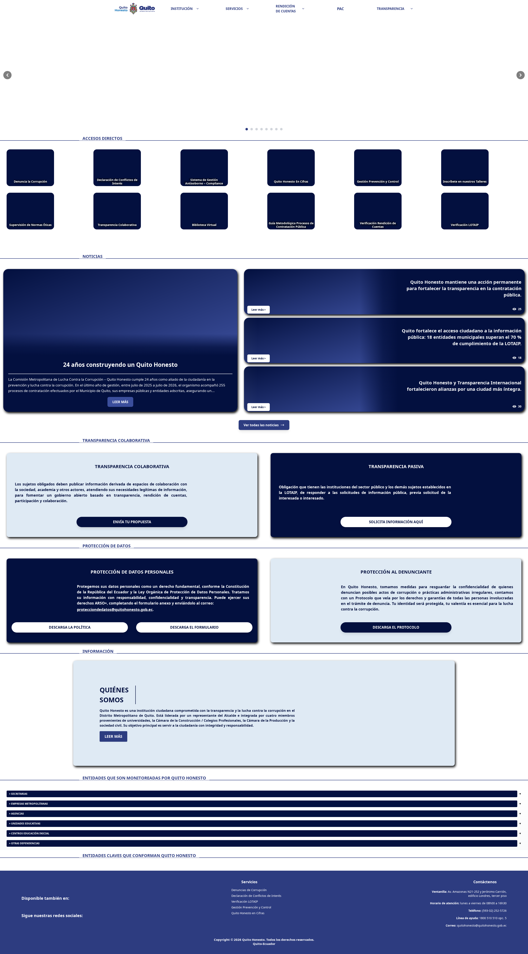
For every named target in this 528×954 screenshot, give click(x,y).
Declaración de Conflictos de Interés (256, 896)
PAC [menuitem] (340, 8)
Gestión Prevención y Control (251, 907)
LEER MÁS (120, 402)
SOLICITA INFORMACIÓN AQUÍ (396, 522)
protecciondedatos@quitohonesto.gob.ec (115, 609)
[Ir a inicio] (135, 8)
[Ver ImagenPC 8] (264, 75)
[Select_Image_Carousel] (246, 129)
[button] (185, 8)
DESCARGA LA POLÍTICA (70, 627)
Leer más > (258, 310)
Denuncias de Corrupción (249, 890)
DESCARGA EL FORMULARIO (194, 627)
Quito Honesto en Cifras (247, 913)
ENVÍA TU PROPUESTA (132, 522)
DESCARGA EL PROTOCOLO (396, 627)
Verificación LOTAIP (244, 901)
